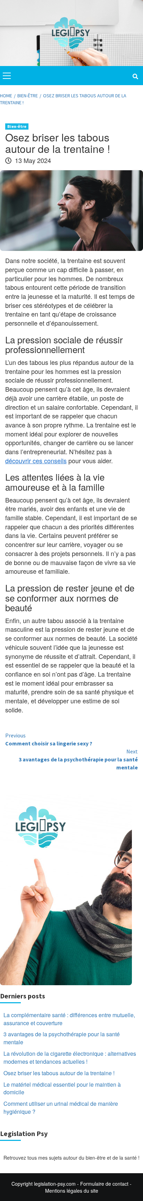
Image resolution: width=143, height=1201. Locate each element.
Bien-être (16, 126)
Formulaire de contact (104, 1183)
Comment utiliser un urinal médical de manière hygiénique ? (60, 1108)
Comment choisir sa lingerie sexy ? (48, 739)
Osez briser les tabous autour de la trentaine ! (59, 1073)
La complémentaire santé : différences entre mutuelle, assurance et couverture (69, 1019)
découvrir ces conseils (36, 460)
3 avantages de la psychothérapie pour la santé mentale (78, 759)
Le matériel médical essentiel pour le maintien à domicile (62, 1088)
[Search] (135, 76)
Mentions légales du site (71, 1190)
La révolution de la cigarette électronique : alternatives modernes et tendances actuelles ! (69, 1057)
